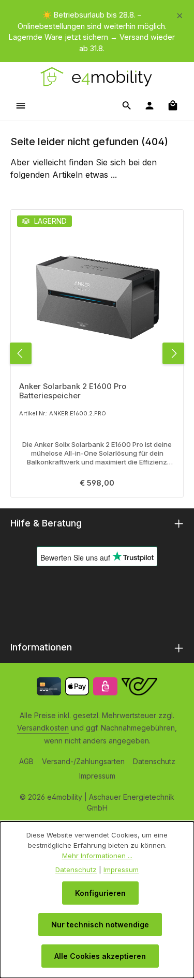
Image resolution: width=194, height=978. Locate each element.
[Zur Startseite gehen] (97, 76)
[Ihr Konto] (149, 105)
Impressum (97, 775)
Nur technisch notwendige (100, 924)
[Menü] (20, 105)
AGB (26, 761)
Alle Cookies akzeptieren (100, 956)
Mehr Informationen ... (97, 855)
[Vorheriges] (21, 353)
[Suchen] (126, 105)
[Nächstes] (173, 353)
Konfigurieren (100, 893)
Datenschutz (154, 761)
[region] (97, 31)
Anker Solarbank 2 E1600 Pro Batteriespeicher (72, 391)
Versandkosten (43, 727)
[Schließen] (179, 13)
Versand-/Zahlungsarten (83, 761)
